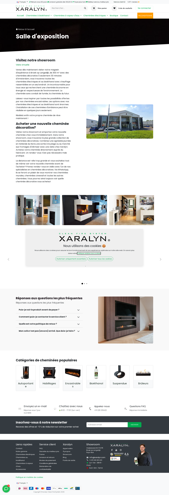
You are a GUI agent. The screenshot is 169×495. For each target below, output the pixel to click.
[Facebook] (112, 450)
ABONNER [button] (134, 425)
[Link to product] (26, 372)
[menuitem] (20, 15)
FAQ (41, 448)
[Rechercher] (85, 8)
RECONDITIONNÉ (145, 16)
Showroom (67, 454)
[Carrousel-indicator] (82, 283)
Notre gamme (21, 451)
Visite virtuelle (22, 64)
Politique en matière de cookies (29, 477)
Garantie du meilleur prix (49, 451)
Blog (64, 457)
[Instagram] (121, 450)
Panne (42, 454)
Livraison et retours (46, 457)
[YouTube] (116, 450)
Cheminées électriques (25, 454)
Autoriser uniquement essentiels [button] (71, 258)
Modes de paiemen (47, 460)
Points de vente (69, 460)
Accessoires (21, 469)
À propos (66, 451)
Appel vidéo (68, 448)
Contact (19, 448)
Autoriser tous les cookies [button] (100, 258)
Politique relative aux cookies (89, 253)
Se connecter (144, 8)
